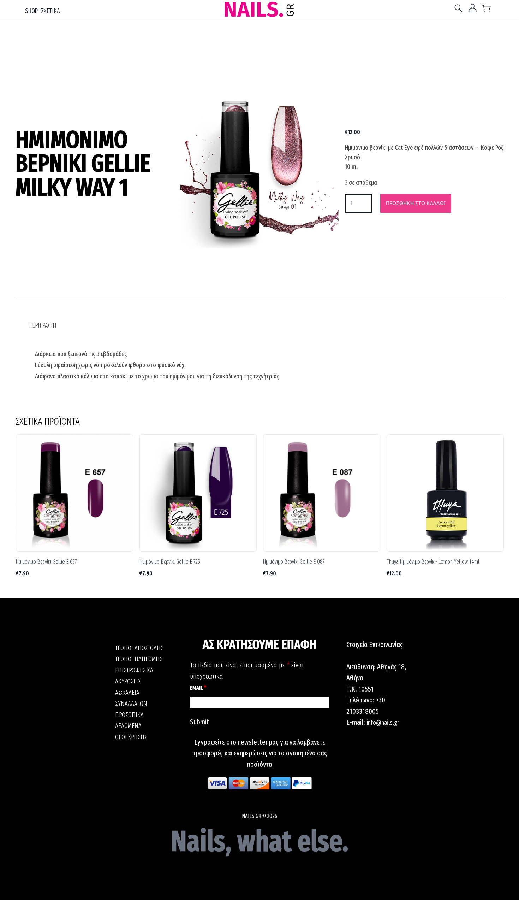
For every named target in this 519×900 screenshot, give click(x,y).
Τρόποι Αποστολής (139, 648)
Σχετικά (50, 11)
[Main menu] (460, 8)
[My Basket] (486, 10)
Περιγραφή (42, 325)
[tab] (42, 326)
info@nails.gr (382, 723)
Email (198, 687)
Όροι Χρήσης (131, 737)
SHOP (31, 11)
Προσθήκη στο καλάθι (416, 203)
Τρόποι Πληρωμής (138, 659)
